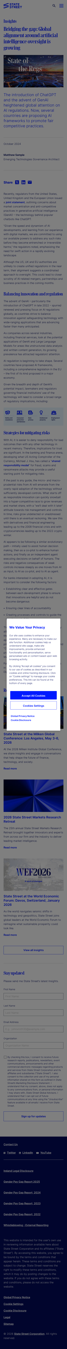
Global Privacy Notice (22, 715)
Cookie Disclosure (21, 720)
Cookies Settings (33, 705)
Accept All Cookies (33, 695)
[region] (33, 674)
